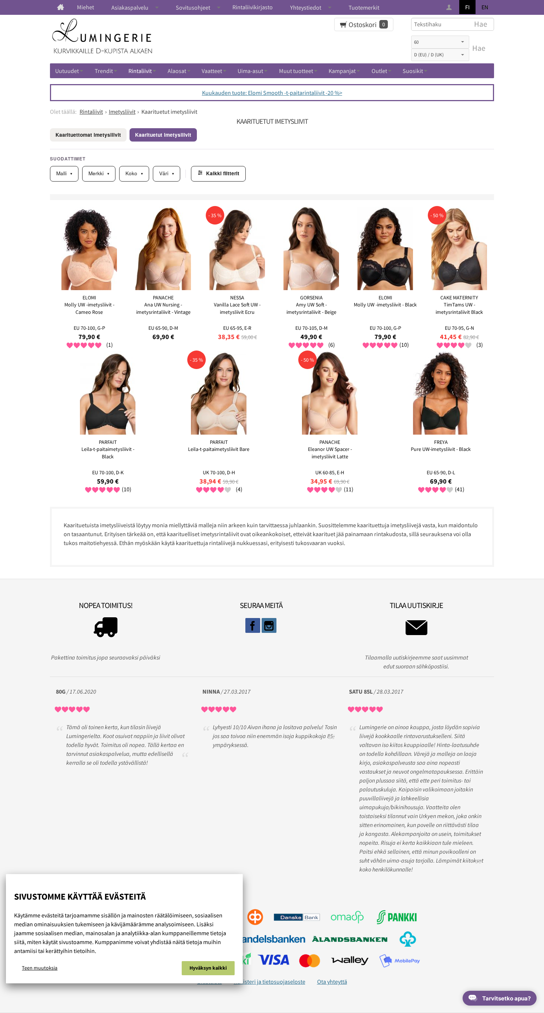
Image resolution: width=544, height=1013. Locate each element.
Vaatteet (212, 70)
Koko (134, 173)
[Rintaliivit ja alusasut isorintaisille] (60, 7)
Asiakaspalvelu (129, 7)
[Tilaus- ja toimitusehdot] (105, 629)
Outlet (379, 70)
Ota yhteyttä (332, 981)
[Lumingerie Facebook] (252, 625)
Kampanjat (342, 70)
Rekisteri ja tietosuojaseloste (269, 981)
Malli (64, 173)
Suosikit (413, 70)
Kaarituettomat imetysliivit (88, 134)
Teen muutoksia (39, 967)
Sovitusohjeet (193, 7)
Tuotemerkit (364, 7)
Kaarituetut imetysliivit (163, 134)
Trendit (104, 70)
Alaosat (177, 70)
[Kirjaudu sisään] (449, 7)
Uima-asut (250, 70)
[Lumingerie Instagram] (269, 625)
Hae (478, 48)
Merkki (98, 173)
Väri (166, 173)
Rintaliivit (140, 70)
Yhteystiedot (305, 7)
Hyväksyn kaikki (208, 967)
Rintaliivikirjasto (252, 7)
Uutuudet (67, 70)
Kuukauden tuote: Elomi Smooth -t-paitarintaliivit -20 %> (272, 92)
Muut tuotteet (296, 70)
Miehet (85, 7)
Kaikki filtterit (222, 173)
